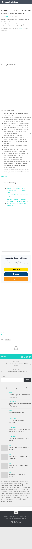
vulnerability (18, 499)
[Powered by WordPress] (12, 518)
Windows (11, 392)
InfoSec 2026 (16, 489)
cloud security (24, 481)
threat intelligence (9, 499)
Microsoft (17, 491)
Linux (2, 6)
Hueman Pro (23, 518)
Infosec (11, 489)
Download (4, 176)
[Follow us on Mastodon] (25, 357)
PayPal (17, 274)
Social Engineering (6, 497)
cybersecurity (18, 485)
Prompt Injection (27, 493)
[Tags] (26, 388)
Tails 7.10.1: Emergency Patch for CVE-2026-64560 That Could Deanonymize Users (16, 190)
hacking (7, 489)
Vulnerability (12, 427)
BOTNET (16, 481)
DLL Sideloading (24, 487)
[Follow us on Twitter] (30, 357)
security (26, 495)
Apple (12, 481)
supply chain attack (17, 497)
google (3, 489)
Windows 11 (4, 501)
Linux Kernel (4, 491)
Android (8, 481)
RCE (11, 495)
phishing (7, 493)
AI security (5, 481)
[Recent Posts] (6, 388)
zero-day (9, 501)
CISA (20, 481)
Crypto (17, 279)
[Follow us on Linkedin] (22, 357)
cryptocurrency (10, 483)
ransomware (5, 495)
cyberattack (16, 483)
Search (3, 376)
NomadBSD (7, 339)
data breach (17, 487)
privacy (12, 493)
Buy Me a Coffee (17, 269)
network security (23, 491)
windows (24, 499)
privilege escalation (18, 493)
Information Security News (9, 2)
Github (29, 487)
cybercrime (24, 483)
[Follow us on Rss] (27, 357)
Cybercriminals (12, 401)
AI (1, 481)
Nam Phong (6, 16)
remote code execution (19, 495)
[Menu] (30, 2)
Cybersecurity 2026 (7, 487)
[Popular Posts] (16, 388)
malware (10, 491)
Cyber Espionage (6, 485)
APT (14, 481)
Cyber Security (12, 418)
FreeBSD (20, 28)
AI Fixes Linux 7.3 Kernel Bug (14, 186)
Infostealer (23, 489)
